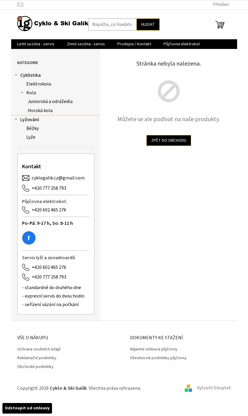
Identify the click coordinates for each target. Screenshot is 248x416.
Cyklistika (30, 75)
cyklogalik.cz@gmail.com (58, 178)
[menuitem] (35, 44)
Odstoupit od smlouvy (27, 408)
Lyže (30, 137)
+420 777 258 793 (49, 188)
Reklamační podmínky (37, 358)
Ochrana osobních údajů (38, 349)
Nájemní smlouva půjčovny (154, 349)
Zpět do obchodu (168, 140)
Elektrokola (38, 84)
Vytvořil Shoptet (214, 388)
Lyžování (29, 119)
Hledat (148, 24)
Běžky (32, 128)
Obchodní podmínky (35, 367)
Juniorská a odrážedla (50, 101)
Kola (31, 92)
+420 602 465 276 (49, 210)
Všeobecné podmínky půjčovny (158, 358)
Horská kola (40, 110)
